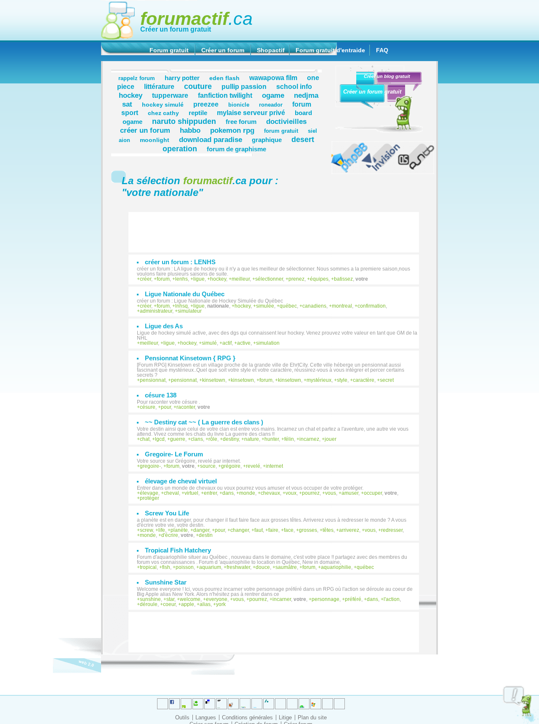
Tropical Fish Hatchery (178, 550)
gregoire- (150, 466)
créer (145, 279)
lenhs (181, 279)
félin (289, 439)
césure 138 (160, 395)
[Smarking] (339, 703)
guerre (177, 439)
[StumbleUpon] (292, 703)
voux (291, 493)
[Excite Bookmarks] (174, 703)
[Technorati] (280, 703)
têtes (328, 530)
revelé (253, 466)
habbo (190, 130)
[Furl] (315, 703)
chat (144, 439)
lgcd (160, 439)
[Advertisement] (277, 228)
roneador (271, 105)
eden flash (224, 78)
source (208, 466)
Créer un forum (222, 50)
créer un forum (145, 130)
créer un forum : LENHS (180, 261)
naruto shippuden (184, 121)
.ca (196, 18)
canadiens (314, 305)
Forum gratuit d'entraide (330, 50)
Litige (285, 717)
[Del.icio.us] (209, 703)
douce (263, 567)
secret (387, 380)
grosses (308, 530)
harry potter (182, 77)
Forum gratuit (169, 50)
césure (147, 407)
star (170, 599)
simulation (268, 343)
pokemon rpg (232, 130)
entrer (210, 493)
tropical (148, 567)
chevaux (270, 493)
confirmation (372, 305)
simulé (209, 343)
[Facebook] (245, 703)
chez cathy (163, 113)
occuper (373, 493)
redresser (392, 530)
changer (239, 530)
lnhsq (181, 305)
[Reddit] (197, 703)
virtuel (191, 493)
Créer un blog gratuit (387, 76)
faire (273, 530)
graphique (267, 139)
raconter (185, 407)
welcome (190, 599)
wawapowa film (273, 77)
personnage (325, 599)
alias (205, 604)
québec (288, 305)
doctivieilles (286, 121)
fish (166, 567)
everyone (216, 599)
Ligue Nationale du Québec (184, 294)
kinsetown (213, 380)
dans (228, 493)
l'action (392, 599)
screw (146, 530)
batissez (343, 279)
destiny (231, 439)
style (342, 380)
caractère (363, 380)
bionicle (238, 105)
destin (206, 535)
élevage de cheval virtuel (181, 481)
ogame (273, 95)
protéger (149, 498)
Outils (182, 717)
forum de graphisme (236, 149)
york (221, 604)
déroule (148, 604)
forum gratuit (281, 131)
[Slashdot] (256, 703)
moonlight (154, 140)
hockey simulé (163, 104)
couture (198, 86)
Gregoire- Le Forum (174, 454)
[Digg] (186, 703)
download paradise (210, 139)
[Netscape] (268, 703)
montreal (342, 305)
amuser (350, 493)
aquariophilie (336, 567)
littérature (159, 86)
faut (258, 530)
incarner (281, 599)
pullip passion (244, 86)
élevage (149, 493)
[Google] (221, 703)
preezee (206, 104)
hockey (130, 95)
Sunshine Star (166, 582)
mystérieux (319, 380)
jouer (330, 439)
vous (330, 493)
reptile (198, 112)
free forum (241, 121)
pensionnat (152, 380)
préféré (353, 599)
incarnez (309, 439)
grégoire (230, 466)
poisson (185, 567)
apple (187, 604)
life (161, 530)
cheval (171, 493)
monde (247, 493)
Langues (205, 717)
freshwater (238, 567)
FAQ (382, 50)
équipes (319, 279)
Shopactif (271, 50)
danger (201, 530)
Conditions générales (247, 717)
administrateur (156, 311)
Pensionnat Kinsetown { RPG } (190, 358)
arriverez (349, 530)
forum (163, 279)
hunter (271, 439)
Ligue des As (164, 326)
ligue (199, 279)
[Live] (233, 703)
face (289, 530)
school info (294, 86)
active (244, 343)
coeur (169, 604)
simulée (265, 305)
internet (274, 466)
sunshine (150, 599)
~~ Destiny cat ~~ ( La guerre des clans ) (204, 422)
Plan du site (312, 717)
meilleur (241, 279)
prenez (296, 279)
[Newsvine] (304, 703)
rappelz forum (136, 78)
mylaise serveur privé (251, 112)
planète (179, 530)
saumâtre (286, 567)
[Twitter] (162, 703)
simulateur (190, 311)
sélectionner (269, 279)
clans (197, 439)
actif (227, 343)
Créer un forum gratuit (175, 29)
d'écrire (169, 535)
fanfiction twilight (225, 95)
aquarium (210, 567)
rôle (212, 439)
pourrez (311, 493)
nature (251, 439)
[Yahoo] (327, 703)
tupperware (170, 95)
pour (166, 407)
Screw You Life (167, 513)
